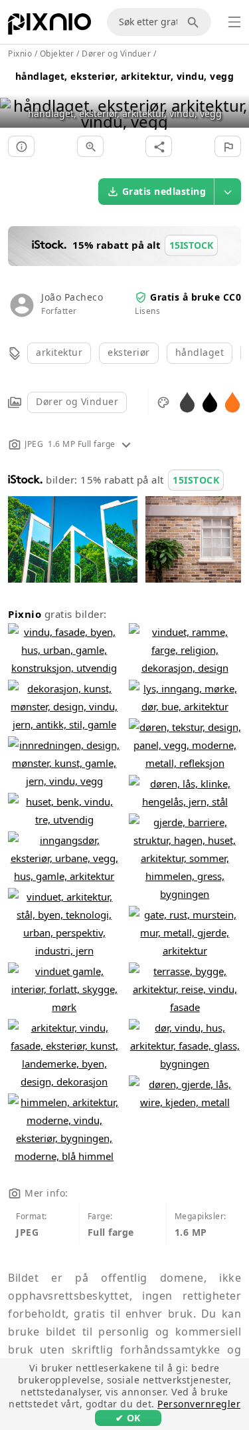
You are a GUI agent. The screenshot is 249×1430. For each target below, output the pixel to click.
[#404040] (187, 401)
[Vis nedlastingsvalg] (227, 191)
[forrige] (15, 96)
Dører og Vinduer (77, 401)
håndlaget (199, 352)
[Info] (21, 146)
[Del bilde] (158, 146)
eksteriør (129, 352)
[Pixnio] (49, 26)
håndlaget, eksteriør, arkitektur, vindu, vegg (124, 76)
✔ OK (128, 1417)
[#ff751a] (232, 401)
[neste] (234, 96)
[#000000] (209, 401)
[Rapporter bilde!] (227, 146)
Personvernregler (198, 1403)
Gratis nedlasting (164, 191)
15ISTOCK (196, 480)
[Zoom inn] (90, 146)
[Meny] (234, 22)
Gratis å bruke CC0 (195, 297)
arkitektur (59, 352)
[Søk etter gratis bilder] (195, 22)
